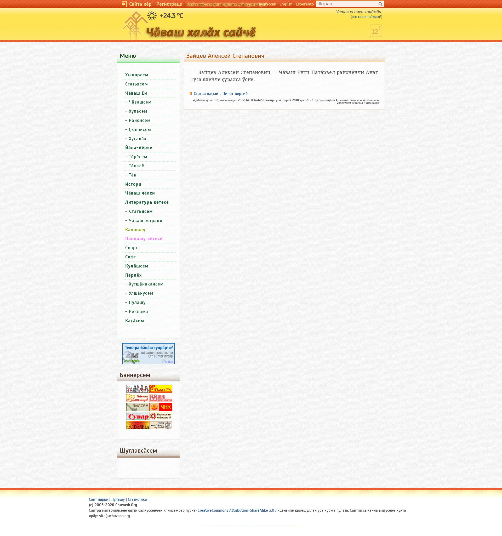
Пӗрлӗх (133, 275)
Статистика (137, 499)
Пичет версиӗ (235, 93)
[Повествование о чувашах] (137, 391)
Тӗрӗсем (138, 156)
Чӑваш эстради (145, 220)
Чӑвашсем (140, 102)
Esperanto (305, 4)
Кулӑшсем (137, 266)
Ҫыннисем (140, 129)
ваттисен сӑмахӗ (366, 17)
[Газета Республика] (137, 428)
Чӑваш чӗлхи (140, 193)
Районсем (140, 120)
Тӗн (132, 175)
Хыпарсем (137, 75)
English (286, 4)
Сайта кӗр (140, 4)
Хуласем (138, 111)
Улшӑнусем (141, 293)
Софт (130, 257)
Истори (133, 184)
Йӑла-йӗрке (138, 147)
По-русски (266, 4)
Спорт (131, 247)
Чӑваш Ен (136, 93)
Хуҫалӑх (137, 138)
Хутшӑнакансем (146, 284)
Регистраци (169, 4)
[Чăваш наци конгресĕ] (160, 409)
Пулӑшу (137, 302)
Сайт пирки (98, 499)
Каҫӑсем (134, 320)
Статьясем (136, 84)
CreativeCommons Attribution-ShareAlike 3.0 (236, 510)
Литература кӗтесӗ (147, 202)
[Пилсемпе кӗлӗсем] (137, 409)
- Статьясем (139, 211)
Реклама (138, 311)
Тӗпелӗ (136, 166)
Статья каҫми (206, 93)
